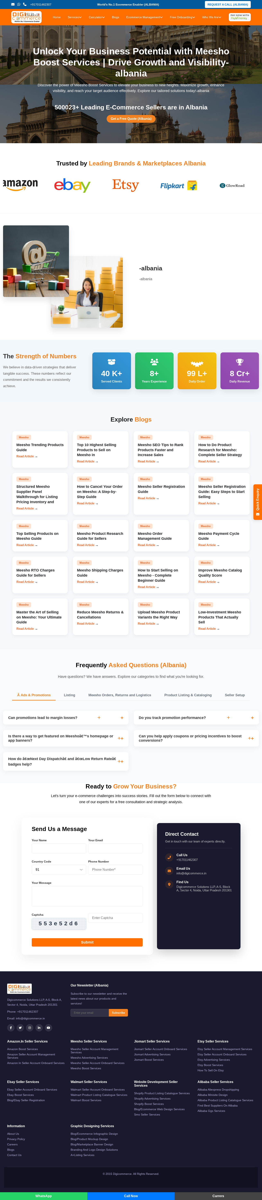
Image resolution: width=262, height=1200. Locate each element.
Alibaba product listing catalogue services (225, 1100)
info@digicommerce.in (191, 873)
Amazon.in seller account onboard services (35, 1063)
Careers (12, 1144)
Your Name (39, 840)
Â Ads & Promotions (34, 695)
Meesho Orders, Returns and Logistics (119, 695)
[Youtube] (48, 1027)
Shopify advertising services (152, 1098)
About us (13, 1133)
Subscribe (118, 1012)
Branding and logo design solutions (94, 1149)
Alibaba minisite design (213, 1095)
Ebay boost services (20, 1095)
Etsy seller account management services (225, 1049)
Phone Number (98, 861)
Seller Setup (235, 695)
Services (73, 17)
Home (57, 17)
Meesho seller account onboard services (97, 1063)
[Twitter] (20, 1027)
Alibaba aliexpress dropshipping (218, 1089)
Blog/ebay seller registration (26, 1100)
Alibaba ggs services (211, 1110)
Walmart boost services (86, 1100)
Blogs (115, 17)
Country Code (41, 861)
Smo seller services (147, 1114)
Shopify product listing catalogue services (162, 1093)
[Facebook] (11, 1027)
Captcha (37, 914)
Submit (87, 942)
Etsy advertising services (214, 1059)
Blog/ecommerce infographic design (94, 1133)
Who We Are (210, 17)
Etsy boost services (210, 1065)
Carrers (218, 1196)
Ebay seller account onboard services (32, 1089)
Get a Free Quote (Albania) (131, 118)
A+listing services (82, 1155)
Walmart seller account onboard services (98, 1089)
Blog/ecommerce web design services (159, 1109)
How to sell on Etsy (211, 1070)
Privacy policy (16, 1139)
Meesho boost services (86, 1068)
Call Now (131, 1196)
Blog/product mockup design (89, 1139)
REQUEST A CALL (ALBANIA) (228, 4)
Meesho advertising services (89, 1057)
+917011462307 (187, 859)
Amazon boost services (22, 1049)
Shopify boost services (149, 1104)
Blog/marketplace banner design (92, 1144)
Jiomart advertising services (152, 1054)
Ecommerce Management (143, 17)
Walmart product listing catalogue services (99, 1095)
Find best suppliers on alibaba (218, 1105)
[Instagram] (29, 1027)
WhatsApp (43, 1196)
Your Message (41, 882)
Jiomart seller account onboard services (160, 1049)
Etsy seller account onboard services (222, 1054)
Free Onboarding (181, 17)
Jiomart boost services (149, 1059)
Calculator (95, 17)
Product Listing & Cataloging (188, 695)
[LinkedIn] (39, 1027)
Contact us (14, 1155)
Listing (69, 695)
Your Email (95, 840)
